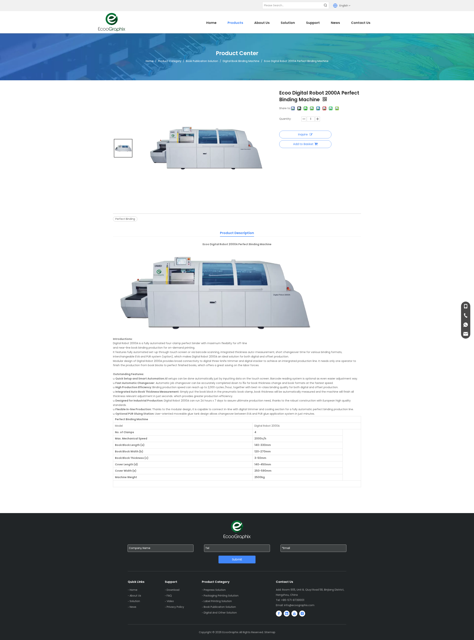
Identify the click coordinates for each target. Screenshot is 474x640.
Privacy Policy (175, 607)
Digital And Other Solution (220, 612)
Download (173, 590)
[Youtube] (294, 614)
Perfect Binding (125, 219)
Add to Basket (303, 144)
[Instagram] (302, 614)
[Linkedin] (287, 614)
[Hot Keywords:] (325, 5)
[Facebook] (279, 614)
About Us (135, 595)
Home (133, 590)
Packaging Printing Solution (221, 595)
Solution (135, 601)
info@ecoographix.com (299, 605)
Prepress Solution (215, 590)
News (133, 607)
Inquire (303, 134)
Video (170, 601)
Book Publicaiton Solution (220, 607)
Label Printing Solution (218, 601)
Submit (237, 559)
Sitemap (269, 632)
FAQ (169, 595)
